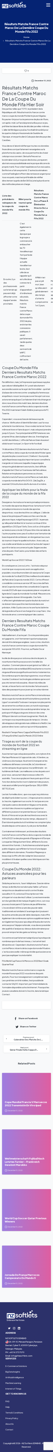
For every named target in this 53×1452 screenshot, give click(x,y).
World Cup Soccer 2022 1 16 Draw (17, 560)
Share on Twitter (28, 1026)
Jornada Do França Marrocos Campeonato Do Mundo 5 (22, 1276)
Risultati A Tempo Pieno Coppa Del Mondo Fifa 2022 (25, 732)
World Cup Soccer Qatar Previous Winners (25, 1220)
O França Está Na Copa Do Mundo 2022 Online (22, 735)
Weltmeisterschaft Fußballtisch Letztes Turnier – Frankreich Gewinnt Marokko (24, 1161)
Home (26, 37)
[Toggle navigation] (48, 5)
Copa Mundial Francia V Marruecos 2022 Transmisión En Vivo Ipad (26, 1103)
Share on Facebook (28, 1018)
